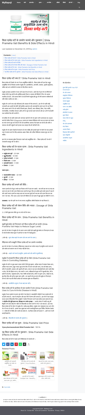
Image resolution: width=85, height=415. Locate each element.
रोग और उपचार (66, 92)
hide (13, 55)
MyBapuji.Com (48, 408)
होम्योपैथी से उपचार (67, 112)
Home (19, 2)
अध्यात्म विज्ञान (66, 129)
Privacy (57, 410)
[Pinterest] (16, 344)
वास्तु (64, 121)
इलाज (40, 2)
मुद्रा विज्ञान (66, 115)
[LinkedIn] (12, 344)
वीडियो (64, 2)
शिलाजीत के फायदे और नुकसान (17, 318)
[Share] (24, 344)
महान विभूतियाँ (66, 135)
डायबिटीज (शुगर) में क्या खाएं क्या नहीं (19, 283)
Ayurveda (7, 387)
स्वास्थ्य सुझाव (66, 101)
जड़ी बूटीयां (65, 109)
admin (34, 49)
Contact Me (30, 410)
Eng (79, 2)
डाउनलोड (31, 2)
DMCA (62, 410)
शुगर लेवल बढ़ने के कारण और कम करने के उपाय (22, 238)
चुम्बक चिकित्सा (67, 98)
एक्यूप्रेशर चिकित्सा (67, 95)
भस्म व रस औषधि (67, 106)
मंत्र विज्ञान (65, 126)
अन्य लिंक (49, 2)
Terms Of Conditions (41, 410)
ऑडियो (58, 2)
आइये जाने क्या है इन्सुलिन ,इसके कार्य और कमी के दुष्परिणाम (25, 253)
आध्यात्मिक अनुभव (67, 138)
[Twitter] (3, 344)
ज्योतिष (64, 140)
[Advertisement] (72, 40)
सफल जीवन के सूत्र (68, 118)
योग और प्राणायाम (67, 123)
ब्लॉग (25, 2)
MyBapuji (7, 2)
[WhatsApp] (20, 344)
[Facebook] (8, 344)
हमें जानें (70, 2)
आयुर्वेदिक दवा (66, 104)
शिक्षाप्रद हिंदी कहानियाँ (68, 132)
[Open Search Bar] (79, 7)
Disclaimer (51, 410)
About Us (23, 410)
